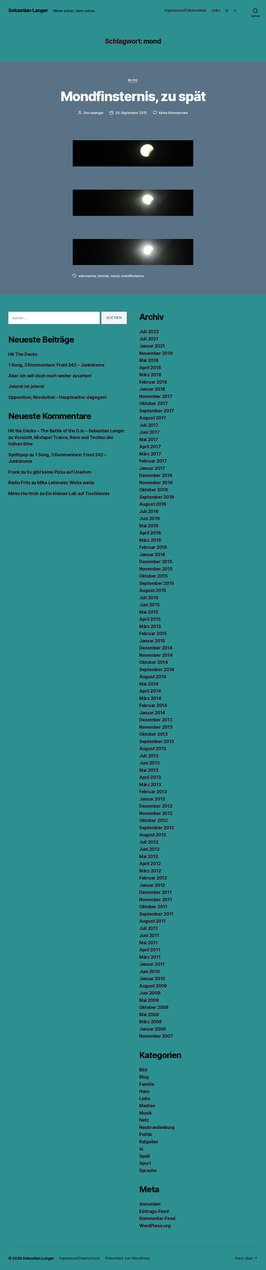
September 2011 (156, 914)
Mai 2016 (148, 525)
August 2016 (152, 504)
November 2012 (155, 813)
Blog (133, 80)
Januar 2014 (152, 712)
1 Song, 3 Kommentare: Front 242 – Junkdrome (56, 365)
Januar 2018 (152, 389)
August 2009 (153, 985)
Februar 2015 (153, 633)
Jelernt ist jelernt (26, 386)
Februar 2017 (153, 461)
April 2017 (150, 446)
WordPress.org (155, 1225)
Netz (144, 1120)
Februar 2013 (153, 791)
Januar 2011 (152, 964)
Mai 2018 (148, 360)
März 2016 (150, 540)
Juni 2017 (149, 432)
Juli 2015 (148, 597)
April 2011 (149, 949)
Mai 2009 (149, 1000)
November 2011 (155, 899)
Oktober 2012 (153, 820)
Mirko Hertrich (23, 493)
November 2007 (156, 1036)
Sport (145, 1163)
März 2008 (150, 1021)
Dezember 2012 (155, 806)
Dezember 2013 (155, 719)
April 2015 (150, 619)
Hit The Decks (23, 354)
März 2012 (150, 870)
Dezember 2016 (155, 475)
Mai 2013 (148, 770)
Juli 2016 (149, 511)
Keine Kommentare (173, 113)
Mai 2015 (148, 612)
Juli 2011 (148, 928)
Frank (14, 472)
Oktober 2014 (153, 662)
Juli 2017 (148, 425)
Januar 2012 (152, 885)
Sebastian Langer (28, 10)
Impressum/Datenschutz (185, 10)
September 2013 (156, 741)
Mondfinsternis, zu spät (133, 96)
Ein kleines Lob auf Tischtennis (78, 493)
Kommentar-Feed (157, 1218)
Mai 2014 (148, 684)
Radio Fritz (19, 482)
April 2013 (150, 777)
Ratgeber (149, 1141)
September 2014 (156, 669)
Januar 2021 (152, 346)
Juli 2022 (149, 331)
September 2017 (156, 410)
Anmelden (150, 1204)
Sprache (148, 1170)
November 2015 (155, 569)
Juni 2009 (149, 993)
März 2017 (150, 454)
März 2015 (150, 626)
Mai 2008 (149, 1014)
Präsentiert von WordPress (127, 1258)
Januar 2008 (152, 1029)
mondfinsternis (132, 276)
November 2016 (156, 482)
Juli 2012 (148, 842)
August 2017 (152, 417)
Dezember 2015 (155, 561)
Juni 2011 (149, 935)
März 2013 (150, 784)
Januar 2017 (152, 468)
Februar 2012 (153, 878)
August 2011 (152, 921)
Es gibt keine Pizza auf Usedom (59, 472)
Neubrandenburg (157, 1127)
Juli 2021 (148, 339)
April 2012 (150, 863)
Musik (145, 1113)
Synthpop (18, 454)
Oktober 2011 (153, 906)
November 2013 (155, 727)
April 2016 (150, 533)
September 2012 (156, 827)
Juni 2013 (149, 763)
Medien (147, 1105)
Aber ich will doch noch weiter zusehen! (49, 375)
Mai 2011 (148, 942)
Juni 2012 (149, 849)
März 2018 (150, 374)
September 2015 (156, 583)
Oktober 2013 (153, 734)
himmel (103, 276)
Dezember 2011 (155, 892)
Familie (146, 1084)
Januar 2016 (152, 554)
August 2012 (152, 834)
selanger (96, 113)
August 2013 (152, 748)
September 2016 (156, 497)
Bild (143, 1069)
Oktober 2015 (153, 576)
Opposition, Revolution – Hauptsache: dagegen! (57, 397)
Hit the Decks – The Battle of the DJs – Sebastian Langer (66, 430)
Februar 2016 (153, 547)
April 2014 (150, 691)
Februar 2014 (153, 705)
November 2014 (156, 655)
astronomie (87, 276)
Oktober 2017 (153, 403)
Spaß (144, 1156)
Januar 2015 (152, 640)
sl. (141, 1148)
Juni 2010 (149, 971)
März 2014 (150, 698)
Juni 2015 (149, 604)
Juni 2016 (149, 518)
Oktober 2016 (153, 489)
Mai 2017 (148, 439)
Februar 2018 (153, 382)
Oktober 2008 (154, 1007)
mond (115, 276)
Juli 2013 (148, 755)
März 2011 (150, 957)
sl (226, 10)
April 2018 (150, 367)
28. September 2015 (131, 113)
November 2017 (155, 396)
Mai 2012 (148, 856)
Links (216, 10)
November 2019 (156, 353)
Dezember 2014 (155, 648)
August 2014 (152, 676)
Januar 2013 (152, 799)
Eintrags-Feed (154, 1211)
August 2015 (152, 590)
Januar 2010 (152, 978)
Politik (145, 1134)
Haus (144, 1091)
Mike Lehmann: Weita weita (65, 482)
